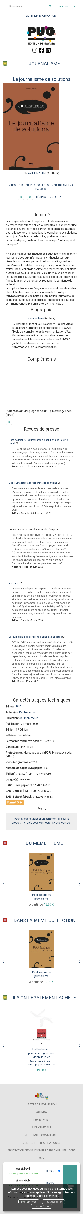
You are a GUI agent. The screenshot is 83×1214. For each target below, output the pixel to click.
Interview (14, 583)
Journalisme (44, 63)
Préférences (28, 1201)
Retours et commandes (41, 1135)
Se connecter (67, 6)
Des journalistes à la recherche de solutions (33, 482)
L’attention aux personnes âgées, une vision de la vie (41, 1053)
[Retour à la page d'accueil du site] (41, 35)
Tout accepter (53, 1201)
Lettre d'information (42, 1104)
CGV (41, 1158)
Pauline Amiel (37, 173)
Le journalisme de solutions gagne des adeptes (35, 636)
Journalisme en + (62, 185)
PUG (32, 185)
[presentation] (3, 883)
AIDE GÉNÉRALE (41, 1127)
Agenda (41, 1112)
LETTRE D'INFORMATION (41, 15)
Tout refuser (41, 1206)
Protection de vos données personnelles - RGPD (42, 1150)
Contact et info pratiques (41, 1142)
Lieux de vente (41, 1119)
